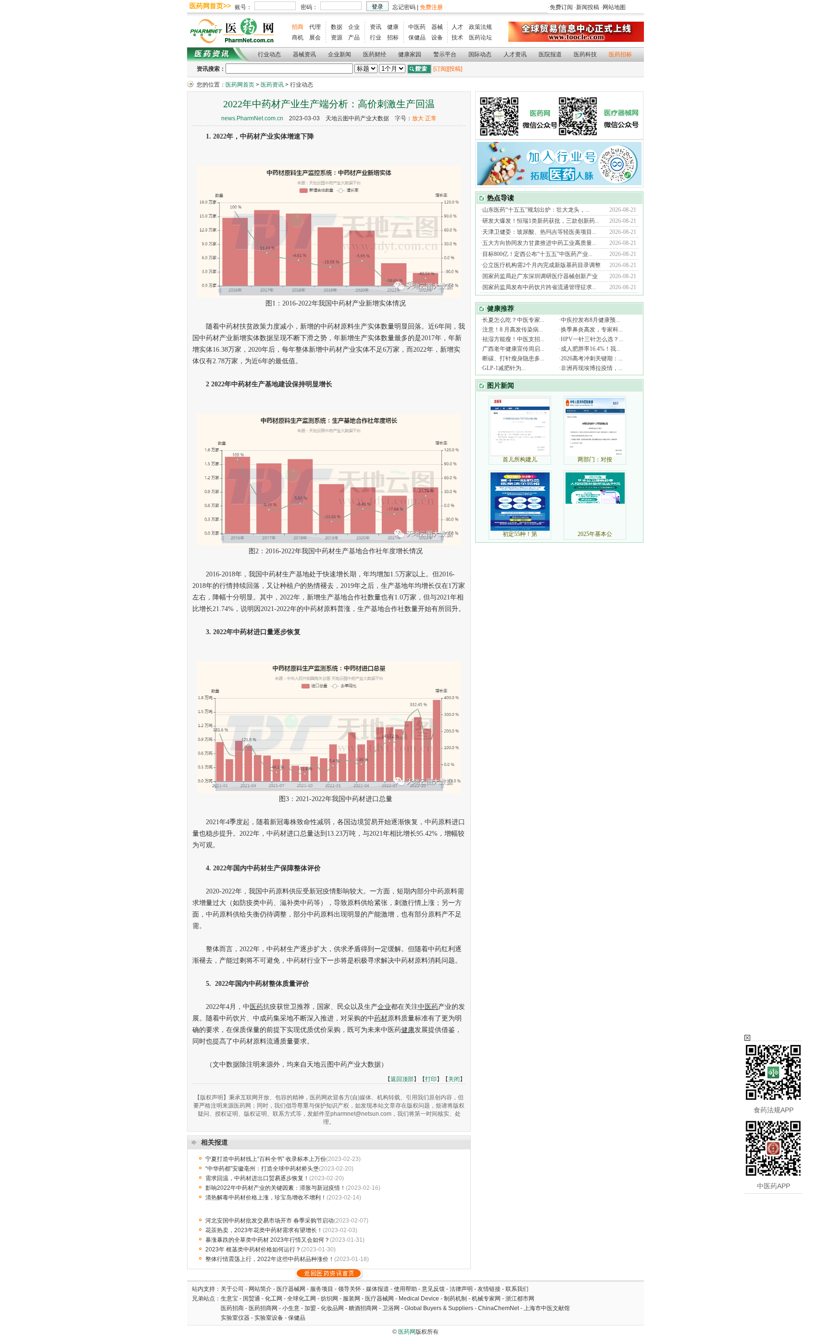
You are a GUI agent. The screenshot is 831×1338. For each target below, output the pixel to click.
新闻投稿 (587, 7)
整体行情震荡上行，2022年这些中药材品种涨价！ (269, 1259)
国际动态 (479, 54)
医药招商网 (263, 1308)
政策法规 (480, 27)
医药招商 (232, 1308)
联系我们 (517, 1289)
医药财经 (374, 54)
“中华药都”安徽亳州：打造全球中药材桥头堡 (262, 1168)
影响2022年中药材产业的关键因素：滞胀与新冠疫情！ (275, 1188)
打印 (431, 1079)
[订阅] (440, 68)
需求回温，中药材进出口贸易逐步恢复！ (257, 1178)
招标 (393, 37)
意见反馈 (433, 1289)
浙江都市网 (519, 1298)
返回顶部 (402, 1079)
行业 (375, 37)
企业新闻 (339, 54)
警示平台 (444, 54)
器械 (437, 27)
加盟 (310, 1308)
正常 (431, 118)
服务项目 (321, 1289)
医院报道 (550, 54)
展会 (315, 37)
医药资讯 (272, 84)
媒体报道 (377, 1289)
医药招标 (620, 54)
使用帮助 (405, 1289)
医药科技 (585, 54)
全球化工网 (301, 1298)
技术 (457, 37)
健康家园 (409, 54)
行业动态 (269, 54)
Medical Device (419, 1298)
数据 (336, 27)
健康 (393, 27)
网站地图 (614, 7)
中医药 (417, 27)
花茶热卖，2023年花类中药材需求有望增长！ (264, 1230)
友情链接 (489, 1289)
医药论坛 (480, 37)
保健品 (417, 37)
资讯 (375, 27)
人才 (457, 27)
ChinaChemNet (498, 1308)
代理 (315, 27)
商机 (297, 37)
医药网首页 (240, 84)
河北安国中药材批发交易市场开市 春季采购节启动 (269, 1220)
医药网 (407, 1331)
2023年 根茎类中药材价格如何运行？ (253, 1249)
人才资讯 (515, 54)
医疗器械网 (291, 1289)
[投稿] (455, 68)
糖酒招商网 (363, 1308)
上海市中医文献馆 (547, 1308)
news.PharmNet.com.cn (252, 118)
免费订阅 (561, 7)
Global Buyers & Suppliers (438, 1308)
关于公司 (232, 1289)
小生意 (291, 1308)
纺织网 (329, 1298)
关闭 (454, 1079)
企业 (354, 27)
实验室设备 (268, 1317)
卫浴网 (391, 1308)
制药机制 (455, 1298)
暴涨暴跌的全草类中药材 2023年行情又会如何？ (267, 1239)
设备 (437, 37)
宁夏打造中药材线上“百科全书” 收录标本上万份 (265, 1159)
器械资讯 (304, 54)
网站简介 (260, 1289)
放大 (418, 118)
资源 (336, 37)
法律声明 (461, 1289)
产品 (354, 37)
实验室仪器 (235, 1317)
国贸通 (251, 1298)
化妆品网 (332, 1308)
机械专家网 (486, 1298)
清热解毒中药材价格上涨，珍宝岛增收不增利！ (266, 1197)
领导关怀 (349, 1289)
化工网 (273, 1298)
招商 (297, 27)
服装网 (351, 1298)
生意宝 (229, 1298)
